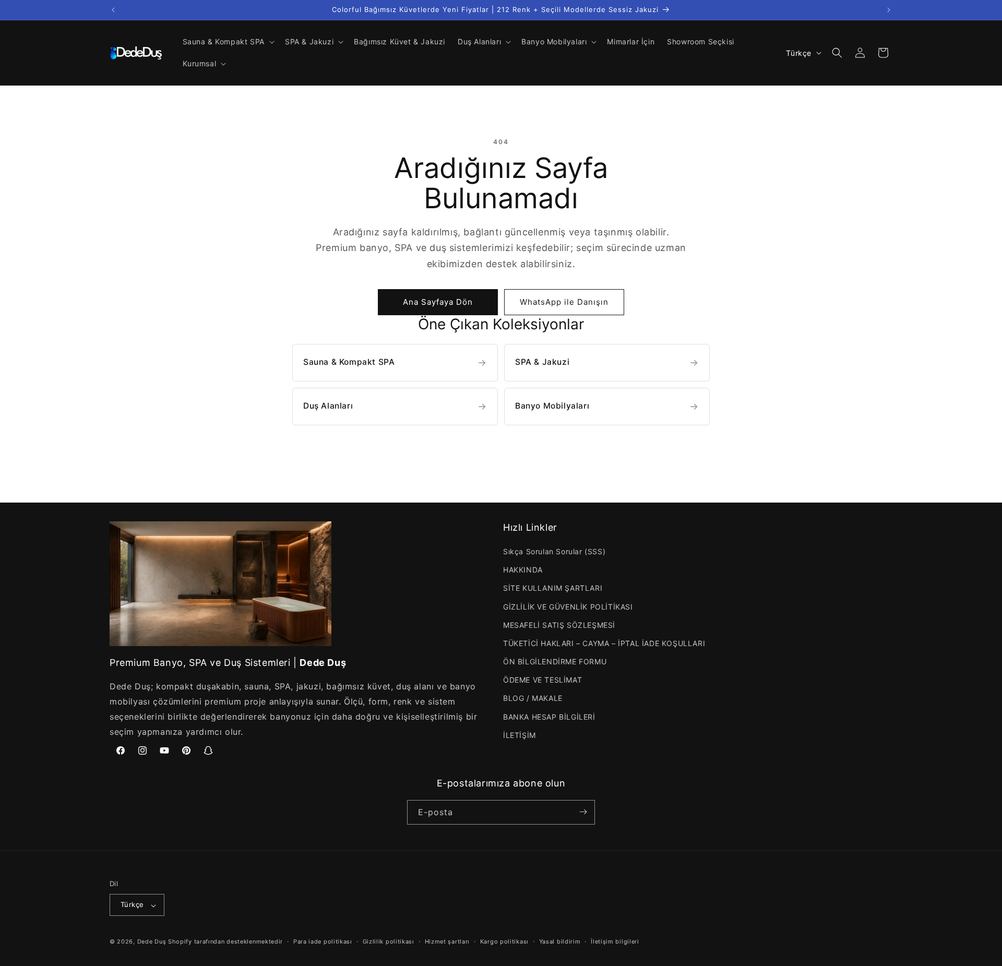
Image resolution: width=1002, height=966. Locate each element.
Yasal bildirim (560, 941)
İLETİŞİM (519, 735)
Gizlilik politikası (388, 941)
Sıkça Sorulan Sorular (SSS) (554, 551)
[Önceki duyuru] (113, 10)
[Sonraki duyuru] (888, 10)
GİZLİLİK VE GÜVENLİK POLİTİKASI (568, 606)
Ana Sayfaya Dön (438, 302)
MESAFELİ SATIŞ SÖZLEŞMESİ (559, 625)
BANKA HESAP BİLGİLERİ (549, 716)
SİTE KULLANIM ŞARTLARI (552, 588)
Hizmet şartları (447, 941)
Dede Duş (151, 942)
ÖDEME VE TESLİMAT (542, 680)
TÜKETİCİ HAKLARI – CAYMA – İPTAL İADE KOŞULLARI (604, 643)
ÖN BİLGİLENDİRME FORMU (554, 662)
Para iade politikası (322, 941)
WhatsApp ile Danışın (564, 302)
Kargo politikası (504, 941)
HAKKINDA (523, 570)
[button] (227, 42)
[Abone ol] (582, 812)
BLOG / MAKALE (533, 698)
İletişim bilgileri (615, 941)
